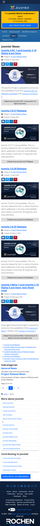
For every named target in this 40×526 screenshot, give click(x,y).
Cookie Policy (10, 502)
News (14, 36)
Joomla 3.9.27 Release (14, 110)
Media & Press (7, 40)
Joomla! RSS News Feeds (11, 445)
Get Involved (7, 415)
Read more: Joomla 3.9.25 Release (20, 278)
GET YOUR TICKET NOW (20, 25)
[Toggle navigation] (4, 2)
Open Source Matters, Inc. (21, 514)
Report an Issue (23, 505)
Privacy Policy (29, 500)
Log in (32, 505)
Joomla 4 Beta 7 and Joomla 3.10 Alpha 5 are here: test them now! (20, 287)
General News (9, 368)
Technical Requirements (11, 449)
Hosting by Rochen (20, 525)
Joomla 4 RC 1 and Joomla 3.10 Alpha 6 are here (18, 52)
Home (4, 32)
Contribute (22, 36)
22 (11, 388)
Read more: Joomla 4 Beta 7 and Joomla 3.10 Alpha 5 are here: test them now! (20, 337)
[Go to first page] (3, 388)
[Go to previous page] (7, 388)
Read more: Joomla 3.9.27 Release (20, 162)
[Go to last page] (18, 388)
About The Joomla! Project (12, 419)
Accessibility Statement (14, 500)
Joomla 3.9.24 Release (12, 345)
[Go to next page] (14, 388)
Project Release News (19, 57)
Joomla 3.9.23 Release (12, 356)
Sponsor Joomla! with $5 (26, 502)
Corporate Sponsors (10, 462)
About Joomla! (15, 32)
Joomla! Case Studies (10, 429)
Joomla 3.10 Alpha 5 (27, 331)
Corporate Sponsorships (12, 458)
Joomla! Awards (8, 425)
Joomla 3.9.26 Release (14, 168)
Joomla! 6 (5, 36)
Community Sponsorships (12, 466)
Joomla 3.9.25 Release (14, 226)
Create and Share (9, 411)
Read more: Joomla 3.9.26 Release (20, 220)
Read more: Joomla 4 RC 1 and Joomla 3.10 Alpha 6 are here (20, 102)
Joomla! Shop (7, 433)
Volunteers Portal (9, 470)
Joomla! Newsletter (10, 441)
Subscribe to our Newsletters (16, 476)
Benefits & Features (29, 32)
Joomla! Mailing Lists (10, 437)
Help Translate (10, 505)
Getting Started (8, 407)
